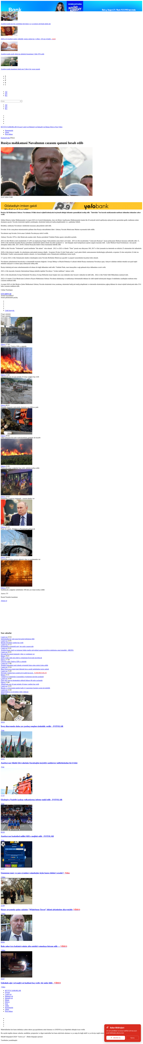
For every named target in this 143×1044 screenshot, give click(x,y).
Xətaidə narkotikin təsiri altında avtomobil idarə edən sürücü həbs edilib (24, 665)
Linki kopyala (10, 310)
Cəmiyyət (25, 127)
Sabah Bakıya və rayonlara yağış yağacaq (14, 692)
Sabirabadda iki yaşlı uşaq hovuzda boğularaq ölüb (17, 639)
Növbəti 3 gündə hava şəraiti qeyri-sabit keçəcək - (24, 673)
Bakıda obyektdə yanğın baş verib (12, 643)
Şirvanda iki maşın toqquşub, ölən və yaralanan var (18, 654)
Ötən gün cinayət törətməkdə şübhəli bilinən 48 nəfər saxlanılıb (22, 680)
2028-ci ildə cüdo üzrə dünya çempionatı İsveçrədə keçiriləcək (21, 658)
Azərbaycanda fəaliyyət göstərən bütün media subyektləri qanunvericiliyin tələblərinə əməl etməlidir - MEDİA (37, 650)
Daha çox (4, 694)
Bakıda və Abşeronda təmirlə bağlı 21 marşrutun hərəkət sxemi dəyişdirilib (25, 688)
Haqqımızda (9, 130)
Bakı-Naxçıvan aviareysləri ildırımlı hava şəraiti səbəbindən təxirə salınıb (25, 669)
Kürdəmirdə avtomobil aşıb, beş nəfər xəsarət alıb (17, 646)
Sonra (132, 1038)
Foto (56, 127)
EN (6, 94)
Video (60, 127)
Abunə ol (4, 601)
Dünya (52, 127)
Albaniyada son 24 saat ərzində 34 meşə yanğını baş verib (20, 684)
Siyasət (19, 127)
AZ (6, 92)
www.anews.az (6, 294)
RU (6, 95)
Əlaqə (7, 132)
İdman (47, 127)
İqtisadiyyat (41, 127)
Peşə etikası (9, 134)
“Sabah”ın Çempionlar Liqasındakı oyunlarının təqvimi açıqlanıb (22, 677)
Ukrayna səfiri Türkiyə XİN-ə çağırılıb (13, 661)
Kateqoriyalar (5, 138)
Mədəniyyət (33, 127)
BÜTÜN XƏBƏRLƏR (9, 127)
